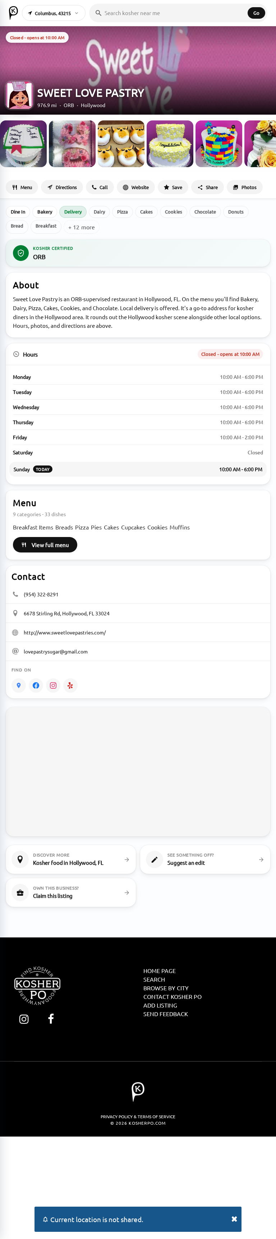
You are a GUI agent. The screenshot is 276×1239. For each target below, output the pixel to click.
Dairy (99, 211)
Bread (17, 225)
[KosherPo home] (13, 13)
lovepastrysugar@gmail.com (56, 651)
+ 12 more (81, 226)
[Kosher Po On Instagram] (24, 1019)
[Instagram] (53, 685)
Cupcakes (133, 527)
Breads (64, 527)
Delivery (73, 211)
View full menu (50, 544)
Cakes (146, 211)
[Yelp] (70, 685)
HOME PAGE (159, 970)
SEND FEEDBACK (165, 1013)
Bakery (44, 211)
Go (256, 13)
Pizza (122, 211)
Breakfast (46, 225)
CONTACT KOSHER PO (172, 996)
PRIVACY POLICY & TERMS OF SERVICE (138, 1116)
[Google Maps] (19, 685)
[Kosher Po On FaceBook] (51, 1019)
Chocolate (205, 211)
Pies (96, 527)
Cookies (173, 211)
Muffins (180, 527)
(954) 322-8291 (41, 594)
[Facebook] (36, 685)
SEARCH (154, 979)
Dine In (18, 211)
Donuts (235, 211)
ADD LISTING (160, 1005)
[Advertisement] (138, 1187)
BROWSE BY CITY (166, 987)
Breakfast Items (33, 527)
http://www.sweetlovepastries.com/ (65, 632)
